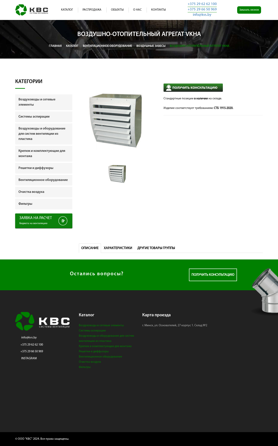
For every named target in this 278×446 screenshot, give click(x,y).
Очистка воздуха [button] (31, 192)
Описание (90, 248)
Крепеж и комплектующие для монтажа (105, 346)
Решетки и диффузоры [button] (35, 168)
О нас (137, 9)
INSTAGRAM (29, 358)
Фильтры (85, 367)
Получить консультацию (213, 275)
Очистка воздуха (90, 362)
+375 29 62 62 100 (202, 4)
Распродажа (92, 9)
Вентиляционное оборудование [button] (43, 180)
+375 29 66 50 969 (202, 9)
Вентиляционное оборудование (100, 356)
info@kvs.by (202, 15)
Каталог (67, 9)
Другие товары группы (156, 248)
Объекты (117, 9)
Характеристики (118, 248)
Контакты (158, 9)
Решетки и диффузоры (94, 351)
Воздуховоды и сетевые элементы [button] (36, 102)
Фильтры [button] (25, 204)
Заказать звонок (249, 9)
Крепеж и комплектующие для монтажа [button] (41, 153)
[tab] (43, 102)
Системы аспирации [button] (34, 116)
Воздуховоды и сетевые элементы (101, 325)
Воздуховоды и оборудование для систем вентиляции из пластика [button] (41, 134)
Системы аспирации (92, 330)
